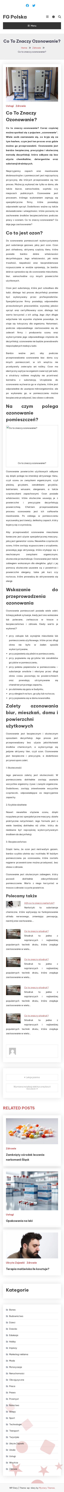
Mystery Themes (47, 1488)
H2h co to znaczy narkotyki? (39, 903)
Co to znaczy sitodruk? (36, 931)
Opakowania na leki (19, 1221)
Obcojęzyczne (16, 1380)
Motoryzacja (15, 1367)
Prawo (12, 1392)
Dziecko (13, 1329)
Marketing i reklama (18, 1354)
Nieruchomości (16, 1373)
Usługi (10, 105)
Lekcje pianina (33, 1077)
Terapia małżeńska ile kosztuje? (27, 1269)
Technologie (15, 1424)
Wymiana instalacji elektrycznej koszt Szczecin (32, 1087)
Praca (12, 1386)
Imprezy (13, 1348)
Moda (12, 1360)
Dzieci (12, 1322)
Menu (33, 25)
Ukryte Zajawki (15, 1262)
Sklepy (12, 1411)
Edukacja (13, 1335)
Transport (14, 1430)
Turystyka (14, 1437)
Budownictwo (16, 1316)
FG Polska (15, 16)
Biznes (12, 1309)
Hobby (12, 1341)
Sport (12, 1418)
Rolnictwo (14, 1405)
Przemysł (14, 1399)
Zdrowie (21, 105)
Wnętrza (13, 1462)
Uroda (12, 1450)
